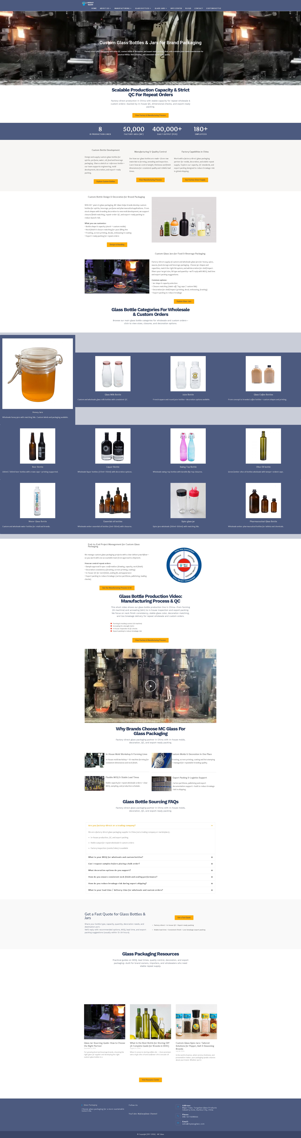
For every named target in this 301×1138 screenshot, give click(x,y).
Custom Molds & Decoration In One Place (192, 754)
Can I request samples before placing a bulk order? (114, 863)
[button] (150, 686)
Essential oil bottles (112, 521)
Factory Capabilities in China (195, 151)
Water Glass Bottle (37, 521)
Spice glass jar (188, 521)
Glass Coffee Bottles (263, 394)
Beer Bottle (37, 467)
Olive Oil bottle (263, 467)
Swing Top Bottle (188, 467)
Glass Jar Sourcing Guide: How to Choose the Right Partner (104, 1044)
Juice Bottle (188, 394)
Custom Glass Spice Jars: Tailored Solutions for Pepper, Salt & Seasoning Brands (195, 1046)
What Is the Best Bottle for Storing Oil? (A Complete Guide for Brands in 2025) (149, 1044)
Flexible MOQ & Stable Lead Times (122, 777)
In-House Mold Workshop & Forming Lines (126, 754)
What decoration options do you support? (109, 870)
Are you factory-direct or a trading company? (112, 825)
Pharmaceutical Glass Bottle (263, 521)
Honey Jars (37, 412)
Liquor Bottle (112, 467)
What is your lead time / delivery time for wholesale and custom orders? (125, 890)
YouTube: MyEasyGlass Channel (143, 1113)
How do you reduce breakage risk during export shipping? (117, 883)
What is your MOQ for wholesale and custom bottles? (115, 857)
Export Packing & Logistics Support (190, 777)
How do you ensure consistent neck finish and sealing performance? (122, 877)
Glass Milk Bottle (113, 394)
